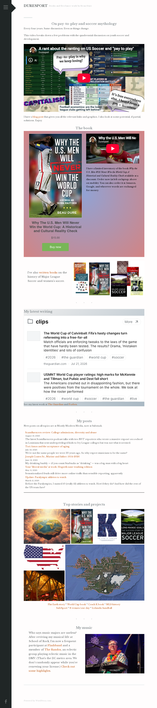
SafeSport (61, 608)
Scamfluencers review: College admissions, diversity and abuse (61, 432)
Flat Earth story (56, 604)
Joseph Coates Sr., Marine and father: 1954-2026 (52, 456)
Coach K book (96, 604)
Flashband (55, 645)
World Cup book (76, 604)
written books (48, 272)
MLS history (113, 604)
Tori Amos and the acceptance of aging (47, 446)
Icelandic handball (102, 608)
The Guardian (55, 404)
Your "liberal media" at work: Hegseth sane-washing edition (58, 467)
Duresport (36, 6)
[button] (47, 526)
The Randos (53, 649)
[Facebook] (6, 701)
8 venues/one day (80, 608)
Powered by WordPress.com (37, 700)
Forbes (73, 404)
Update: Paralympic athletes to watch (45, 477)
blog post (38, 116)
